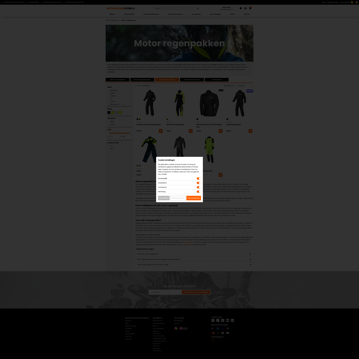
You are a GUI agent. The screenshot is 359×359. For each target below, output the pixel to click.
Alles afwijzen (164, 198)
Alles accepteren (193, 198)
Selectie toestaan (178, 198)
